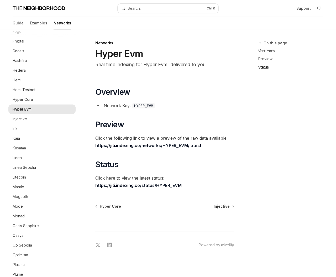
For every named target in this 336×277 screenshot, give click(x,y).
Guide (18, 23)
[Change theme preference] (319, 8)
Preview (265, 58)
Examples (38, 23)
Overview (266, 50)
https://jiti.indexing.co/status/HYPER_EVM (138, 185)
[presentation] (46, 153)
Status (263, 67)
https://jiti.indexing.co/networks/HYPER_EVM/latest (148, 145)
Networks (62, 23)
